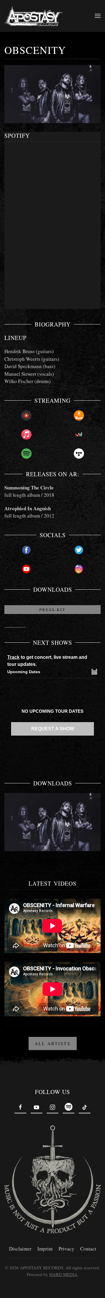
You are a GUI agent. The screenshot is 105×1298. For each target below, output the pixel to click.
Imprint (45, 1248)
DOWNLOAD (52, 829)
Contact (88, 1248)
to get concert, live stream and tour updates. (47, 661)
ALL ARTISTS (53, 1043)
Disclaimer (20, 1248)
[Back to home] (33, 16)
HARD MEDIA (63, 1274)
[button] (98, 15)
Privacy (66, 1248)
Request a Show (52, 728)
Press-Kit (52, 609)
